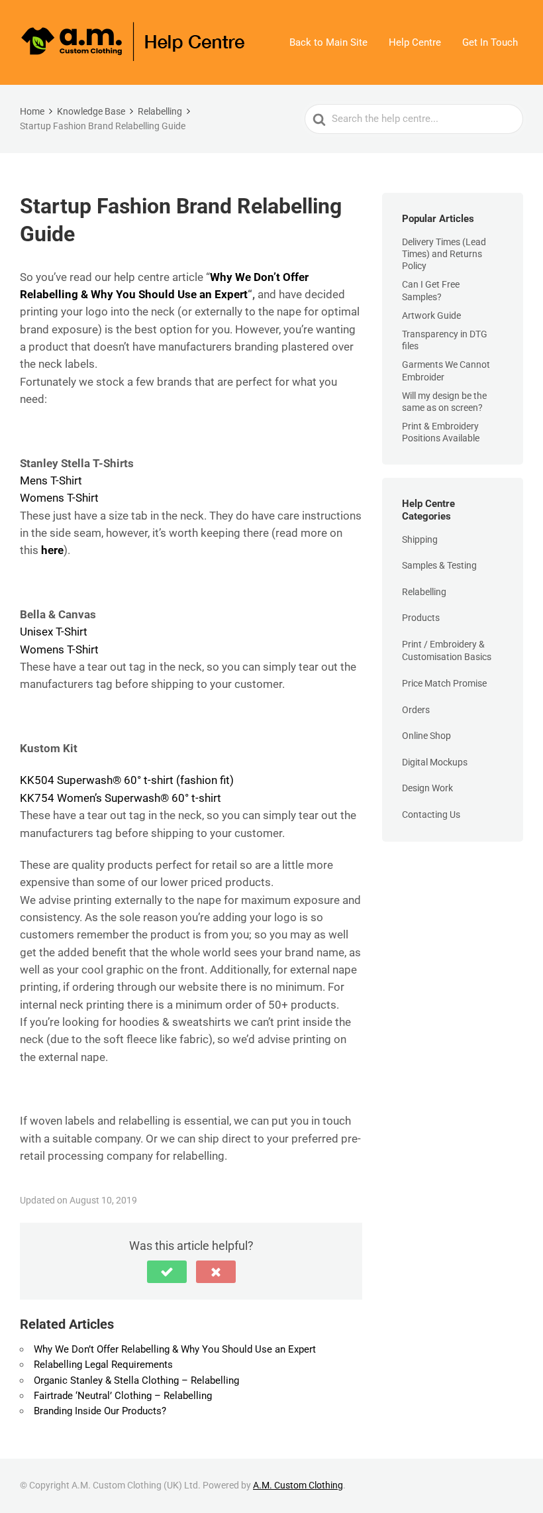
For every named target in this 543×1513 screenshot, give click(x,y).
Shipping (420, 539)
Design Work (427, 788)
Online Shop (426, 735)
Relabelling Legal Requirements (103, 1365)
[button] (167, 1272)
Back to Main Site (328, 42)
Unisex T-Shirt (55, 631)
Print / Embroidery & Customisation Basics (446, 651)
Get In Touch (490, 42)
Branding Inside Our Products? (100, 1411)
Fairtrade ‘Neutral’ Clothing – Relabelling (123, 1396)
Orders (416, 709)
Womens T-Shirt (59, 497)
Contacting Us (431, 814)
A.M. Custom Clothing (298, 1485)
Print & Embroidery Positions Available (440, 432)
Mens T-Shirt (51, 480)
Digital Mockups (435, 762)
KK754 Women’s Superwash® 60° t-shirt (120, 798)
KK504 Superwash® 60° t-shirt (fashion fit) (127, 780)
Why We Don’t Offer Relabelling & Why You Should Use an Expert (175, 1349)
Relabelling (424, 592)
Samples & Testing (439, 565)
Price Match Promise (444, 683)
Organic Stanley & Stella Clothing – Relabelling (136, 1380)
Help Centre (415, 42)
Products (421, 617)
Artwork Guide (431, 315)
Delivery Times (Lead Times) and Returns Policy (444, 254)
